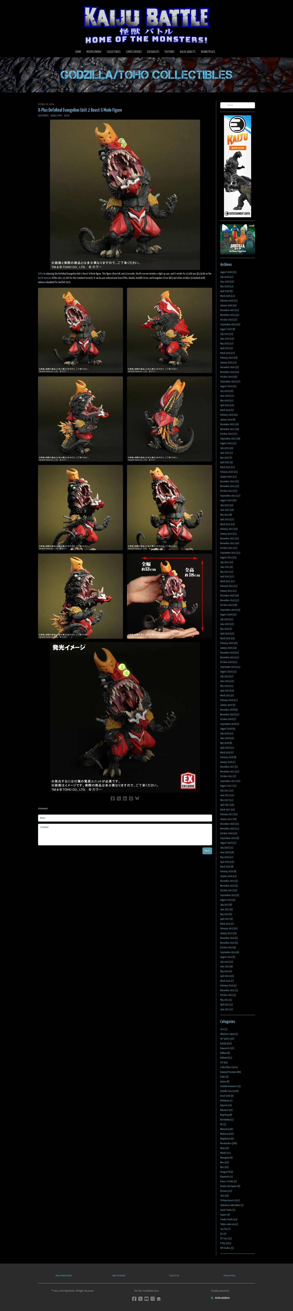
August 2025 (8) (227, 329)
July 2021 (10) (226, 562)
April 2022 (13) (227, 519)
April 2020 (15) (227, 633)
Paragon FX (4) (226, 1172)
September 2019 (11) (230, 667)
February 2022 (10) (229, 529)
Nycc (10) (224, 1167)
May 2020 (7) (226, 629)
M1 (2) (223, 1124)
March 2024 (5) (227, 410)
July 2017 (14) (226, 790)
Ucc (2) (223, 1234)
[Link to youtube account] (146, 1298)
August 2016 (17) (228, 843)
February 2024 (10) (229, 415)
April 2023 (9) (226, 462)
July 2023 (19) (226, 448)
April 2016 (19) (227, 862)
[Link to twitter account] (140, 1298)
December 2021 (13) (229, 538)
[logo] (146, 25)
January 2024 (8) (227, 419)
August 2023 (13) (228, 443)
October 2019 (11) (228, 662)
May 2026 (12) (226, 286)
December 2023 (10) (229, 424)
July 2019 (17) (226, 676)
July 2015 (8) (226, 904)
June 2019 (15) (227, 681)
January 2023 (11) (228, 476)
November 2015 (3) (229, 885)
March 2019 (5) (227, 695)
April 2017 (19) (227, 805)
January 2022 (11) (228, 534)
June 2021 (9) (226, 567)
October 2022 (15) (228, 491)
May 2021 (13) (226, 572)
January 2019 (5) (227, 705)
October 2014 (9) (228, 947)
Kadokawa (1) (226, 1100)
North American (45, 278)
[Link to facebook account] (134, 1298)
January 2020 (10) (228, 648)
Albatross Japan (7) (229, 1034)
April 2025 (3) (226, 348)
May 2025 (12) (226, 343)
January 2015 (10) (228, 933)
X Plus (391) (225, 1243)
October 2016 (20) (228, 833)
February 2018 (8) (228, 757)
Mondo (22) (225, 1153)
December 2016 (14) (229, 824)
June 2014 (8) (226, 966)
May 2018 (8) (226, 743)
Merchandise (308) (228, 1143)
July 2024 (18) (226, 391)
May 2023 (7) (226, 457)
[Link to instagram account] (153, 1298)
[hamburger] (44, 5)
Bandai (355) (226, 1043)
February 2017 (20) (229, 814)
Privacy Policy (229, 1275)
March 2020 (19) (227, 638)
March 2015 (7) (227, 924)
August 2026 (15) (228, 272)
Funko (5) (224, 1077)
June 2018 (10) (227, 738)
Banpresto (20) (227, 1048)
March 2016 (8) (227, 866)
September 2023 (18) (230, 438)
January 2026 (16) (228, 305)
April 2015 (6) (226, 919)
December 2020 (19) (229, 595)
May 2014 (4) (226, 971)
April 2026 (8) (226, 291)
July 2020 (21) (226, 619)
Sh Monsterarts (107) (230, 1200)
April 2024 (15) (227, 405)
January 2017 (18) (228, 819)
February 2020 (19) (229, 643)
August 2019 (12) (228, 671)
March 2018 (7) (227, 752)
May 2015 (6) (226, 914)
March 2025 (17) (227, 353)
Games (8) (224, 1081)
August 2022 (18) (228, 500)
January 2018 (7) (227, 762)
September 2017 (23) (230, 781)
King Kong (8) (226, 1115)
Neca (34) (224, 1162)
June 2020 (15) (227, 624)
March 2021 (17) (227, 581)
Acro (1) (223, 1029)
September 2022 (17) (230, 495)
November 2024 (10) (229, 372)
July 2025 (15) (226, 334)
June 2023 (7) (226, 453)
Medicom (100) (227, 1134)
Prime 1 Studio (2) (228, 1181)
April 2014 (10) (227, 976)
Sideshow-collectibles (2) (231, 1205)
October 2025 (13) (228, 319)
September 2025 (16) (230, 324)
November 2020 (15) (229, 600)
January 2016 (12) (228, 876)
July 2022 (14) (226, 505)
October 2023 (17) (228, 434)
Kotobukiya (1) (227, 1119)
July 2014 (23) (226, 962)
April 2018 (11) (227, 748)
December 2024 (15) (229, 367)
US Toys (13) (226, 1238)
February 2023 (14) (229, 472)
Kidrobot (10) (226, 1110)
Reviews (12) (226, 1191)
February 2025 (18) (229, 358)
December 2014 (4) (229, 938)
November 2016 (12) (229, 828)
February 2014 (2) (228, 985)
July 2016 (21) (226, 847)
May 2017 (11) (226, 800)
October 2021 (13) (228, 548)
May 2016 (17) (226, 857)
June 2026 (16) (227, 281)
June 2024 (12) (227, 396)
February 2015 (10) (229, 928)
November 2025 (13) (229, 315)
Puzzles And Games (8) (230, 1186)
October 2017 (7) (228, 776)
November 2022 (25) (229, 486)
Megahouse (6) (227, 1138)
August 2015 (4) (227, 900)
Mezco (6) (224, 1148)
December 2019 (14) (229, 652)
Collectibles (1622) (229, 1067)
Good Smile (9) (227, 1096)
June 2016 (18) (227, 852)
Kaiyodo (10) (226, 1105)
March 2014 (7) (227, 981)
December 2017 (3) (229, 767)
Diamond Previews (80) (230, 1072)
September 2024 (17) (230, 381)
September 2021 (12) (230, 553)
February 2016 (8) (228, 871)
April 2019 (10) (227, 690)
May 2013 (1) (226, 1000)
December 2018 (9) (229, 709)
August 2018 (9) (227, 729)
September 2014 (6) (229, 952)
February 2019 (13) (229, 700)
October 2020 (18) (228, 605)
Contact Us (174, 1275)
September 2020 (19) (230, 610)
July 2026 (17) (226, 277)
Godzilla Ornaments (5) (230, 1086)
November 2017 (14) (229, 771)
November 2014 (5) (229, 943)
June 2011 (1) (226, 1009)
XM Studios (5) (227, 1248)
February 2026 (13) (229, 300)
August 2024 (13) (228, 386)
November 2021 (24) (229, 543)
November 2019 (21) (229, 657)
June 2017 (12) (227, 795)
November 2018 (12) (229, 714)
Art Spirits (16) (227, 1039)
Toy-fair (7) (225, 1229)
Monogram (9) (226, 1157)
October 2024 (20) (228, 377)
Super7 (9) (225, 1214)
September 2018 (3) (229, 724)
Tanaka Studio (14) (228, 1219)
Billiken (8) (225, 1053)
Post (207, 850)
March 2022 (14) (227, 524)
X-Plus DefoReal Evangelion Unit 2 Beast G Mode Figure (80, 110)
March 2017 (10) (227, 809)
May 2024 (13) (226, 400)
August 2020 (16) (228, 614)
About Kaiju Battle (63, 1275)
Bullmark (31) (226, 1058)
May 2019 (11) (226, 686)
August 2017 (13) (228, 786)
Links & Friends (118, 1275)
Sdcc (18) (224, 1195)
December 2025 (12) (229, 310)
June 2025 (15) (227, 339)
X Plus (67, 116)
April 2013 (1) (226, 1004)
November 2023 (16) (229, 429)
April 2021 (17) (227, 576)
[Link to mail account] (159, 1298)
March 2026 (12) (227, 296)
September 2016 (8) (229, 838)
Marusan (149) (226, 1129)
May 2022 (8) (226, 514)
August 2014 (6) (227, 957)
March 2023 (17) (227, 467)
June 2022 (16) (227, 510)
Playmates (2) (226, 1176)
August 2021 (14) (228, 557)
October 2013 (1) (228, 995)
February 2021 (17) (229, 586)
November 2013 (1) (229, 990)
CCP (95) (224, 1062)
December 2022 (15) (229, 481)
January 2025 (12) (228, 362)
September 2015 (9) (229, 895)
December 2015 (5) (229, 881)
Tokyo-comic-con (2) (229, 1224)
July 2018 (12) (226, 733)
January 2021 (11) (228, 591)
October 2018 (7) (228, 719)
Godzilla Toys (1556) (229, 1091)
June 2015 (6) (226, 909)
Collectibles (43, 116)
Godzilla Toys (56, 116)
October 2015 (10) (228, 890)
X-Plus (40, 273)
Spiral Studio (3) (227, 1210)
